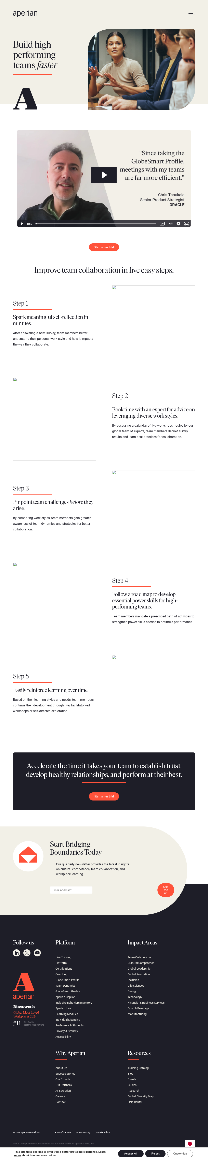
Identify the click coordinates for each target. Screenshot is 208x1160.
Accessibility (63, 1036)
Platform (61, 963)
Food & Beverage (138, 1008)
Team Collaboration (140, 957)
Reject (155, 1154)
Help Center (135, 1102)
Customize (180, 1154)
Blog (130, 1073)
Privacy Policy (83, 1132)
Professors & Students (69, 1025)
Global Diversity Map (141, 1096)
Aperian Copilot (65, 997)
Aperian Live (63, 1008)
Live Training (63, 957)
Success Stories (65, 1073)
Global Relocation (139, 974)
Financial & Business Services (146, 1002)
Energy (132, 991)
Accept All (131, 1154)
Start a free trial (104, 247)
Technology (135, 997)
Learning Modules (66, 1014)
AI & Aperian (63, 1090)
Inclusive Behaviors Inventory (73, 1002)
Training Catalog (138, 1068)
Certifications (63, 968)
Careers (60, 1096)
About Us (61, 1068)
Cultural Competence (141, 963)
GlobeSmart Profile (67, 980)
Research (134, 1090)
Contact (60, 1102)
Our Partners (63, 1085)
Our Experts (62, 1079)
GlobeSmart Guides (67, 991)
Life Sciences (136, 985)
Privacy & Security (66, 1031)
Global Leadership (139, 968)
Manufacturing (137, 1014)
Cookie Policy (103, 1132)
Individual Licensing (67, 1019)
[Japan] (190, 1143)
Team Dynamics (65, 985)
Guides (132, 1085)
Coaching (61, 974)
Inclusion (133, 980)
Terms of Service (62, 1132)
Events (132, 1079)
